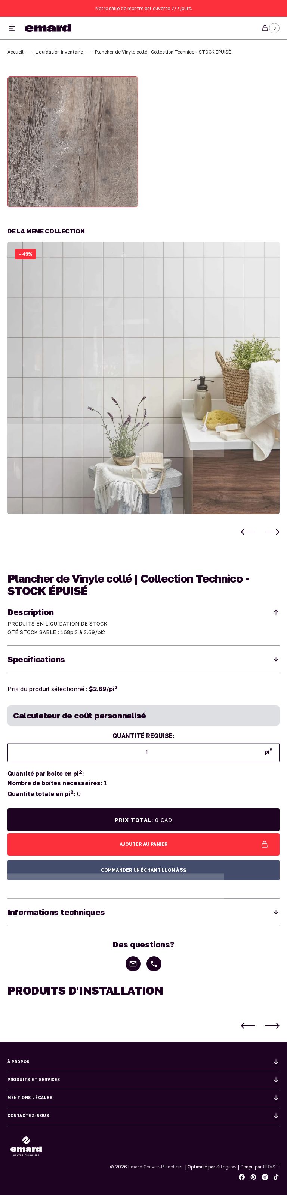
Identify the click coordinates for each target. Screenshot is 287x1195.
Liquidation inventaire (59, 52)
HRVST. (271, 1167)
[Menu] (12, 29)
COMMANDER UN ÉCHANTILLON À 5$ (143, 870)
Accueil (15, 52)
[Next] (272, 532)
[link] (143, 378)
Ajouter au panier (144, 844)
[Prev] (248, 532)
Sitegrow (226, 1167)
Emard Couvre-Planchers (155, 1167)
